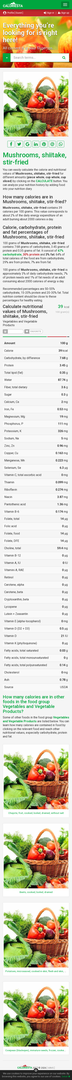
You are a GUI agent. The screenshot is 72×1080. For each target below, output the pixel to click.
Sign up (65, 12)
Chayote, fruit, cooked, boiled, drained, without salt (36, 812)
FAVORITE (35, 331)
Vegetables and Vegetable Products (36, 719)
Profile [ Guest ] (15, 12)
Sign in (51, 12)
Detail (65, 1076)
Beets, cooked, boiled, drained (36, 892)
